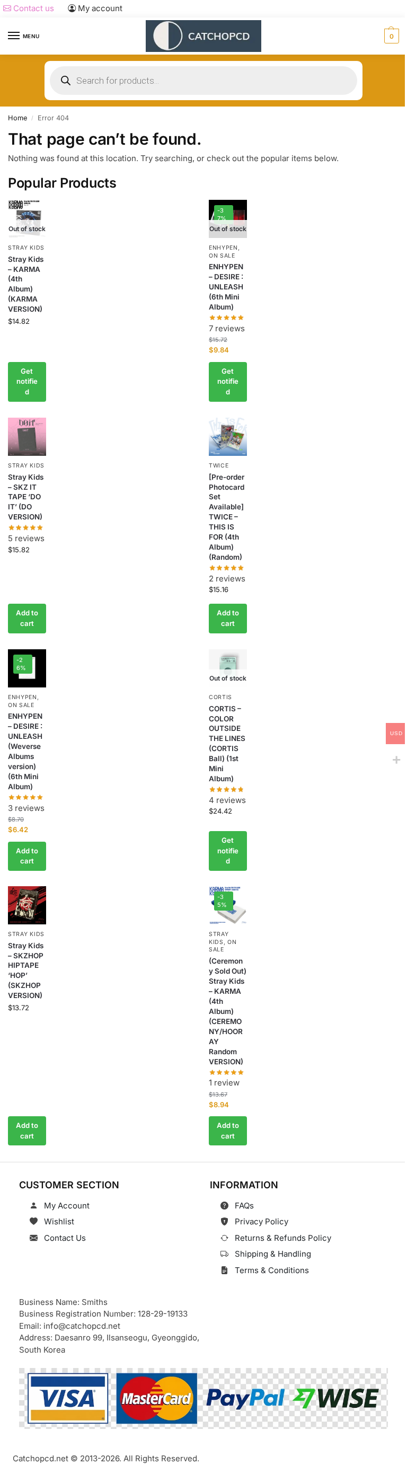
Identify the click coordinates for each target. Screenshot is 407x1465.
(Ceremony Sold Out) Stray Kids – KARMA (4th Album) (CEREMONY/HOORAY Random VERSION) (227, 1011)
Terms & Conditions (272, 1270)
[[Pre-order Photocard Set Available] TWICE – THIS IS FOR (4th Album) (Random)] (228, 437)
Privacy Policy (261, 1221)
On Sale (222, 255)
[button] (390, 36)
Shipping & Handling (273, 1254)
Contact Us (65, 1238)
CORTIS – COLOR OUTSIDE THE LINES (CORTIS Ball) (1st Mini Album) (227, 743)
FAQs (244, 1206)
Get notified (27, 381)
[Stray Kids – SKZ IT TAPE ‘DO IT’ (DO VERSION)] (27, 437)
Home (17, 118)
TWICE (219, 465)
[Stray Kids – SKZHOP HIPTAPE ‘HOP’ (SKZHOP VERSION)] (27, 905)
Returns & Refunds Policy (283, 1238)
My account (99, 8)
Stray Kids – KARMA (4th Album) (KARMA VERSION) (25, 284)
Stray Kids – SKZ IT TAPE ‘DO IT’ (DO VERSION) (25, 496)
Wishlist (59, 1221)
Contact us (32, 8)
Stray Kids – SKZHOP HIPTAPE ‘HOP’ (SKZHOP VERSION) (25, 970)
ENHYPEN (223, 247)
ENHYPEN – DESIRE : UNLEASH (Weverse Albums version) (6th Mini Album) (25, 751)
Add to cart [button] (27, 618)
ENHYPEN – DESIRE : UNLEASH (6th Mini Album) (226, 287)
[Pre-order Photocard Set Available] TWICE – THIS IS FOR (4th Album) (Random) (226, 516)
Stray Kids (26, 247)
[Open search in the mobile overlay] (203, 80)
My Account (67, 1206)
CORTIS (220, 696)
